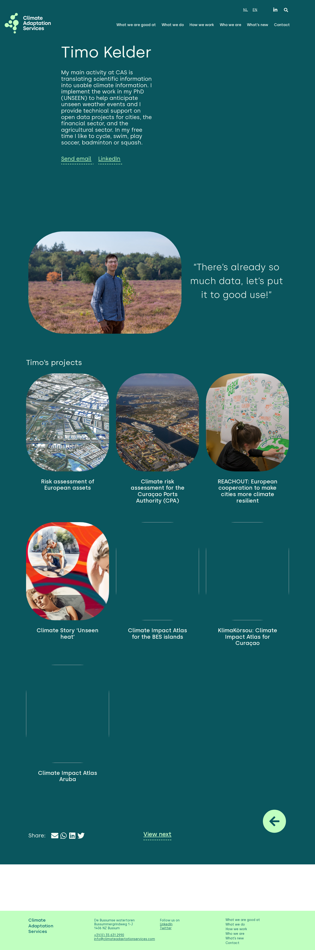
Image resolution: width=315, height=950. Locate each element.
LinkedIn (166, 924)
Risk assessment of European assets (67, 484)
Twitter (166, 928)
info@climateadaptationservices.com (124, 939)
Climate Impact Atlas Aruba (67, 776)
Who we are (230, 25)
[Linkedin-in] (275, 10)
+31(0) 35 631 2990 (109, 935)
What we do (173, 25)
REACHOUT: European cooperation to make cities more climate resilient (247, 491)
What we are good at (136, 25)
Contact (282, 25)
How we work (202, 25)
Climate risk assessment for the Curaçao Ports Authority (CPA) (157, 491)
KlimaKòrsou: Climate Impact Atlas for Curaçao (247, 636)
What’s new (257, 25)
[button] (286, 10)
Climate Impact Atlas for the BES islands (157, 633)
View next (157, 834)
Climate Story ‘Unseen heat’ (67, 633)
